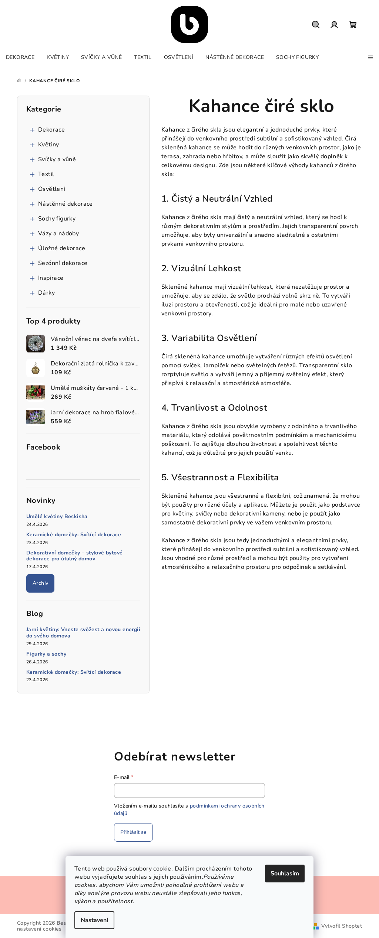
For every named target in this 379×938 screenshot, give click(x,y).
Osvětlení (52, 189)
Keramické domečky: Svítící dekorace (73, 535)
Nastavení (94, 920)
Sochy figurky (57, 219)
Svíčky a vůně (57, 159)
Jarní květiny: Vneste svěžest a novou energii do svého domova (83, 633)
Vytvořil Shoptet (341, 925)
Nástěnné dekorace (65, 204)
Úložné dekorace (61, 248)
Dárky (46, 293)
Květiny (48, 144)
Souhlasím (285, 873)
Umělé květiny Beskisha (57, 517)
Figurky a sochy (46, 654)
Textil (46, 174)
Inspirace (51, 278)
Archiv (40, 583)
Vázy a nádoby (58, 233)
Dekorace (51, 130)
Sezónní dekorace (62, 263)
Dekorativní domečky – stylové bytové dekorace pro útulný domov (74, 556)
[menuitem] (20, 57)
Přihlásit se (133, 832)
